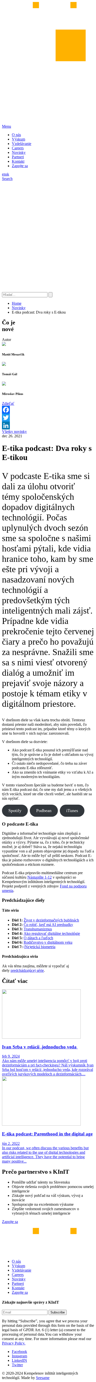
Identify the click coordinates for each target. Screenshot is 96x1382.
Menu (6, 126)
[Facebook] (48, 410)
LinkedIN (19, 1360)
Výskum (18, 139)
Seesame (42, 1378)
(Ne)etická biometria (39, 947)
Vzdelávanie (21, 144)
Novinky (19, 152)
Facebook (19, 1351)
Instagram (19, 1356)
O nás (16, 135)
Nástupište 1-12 (39, 877)
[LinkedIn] (48, 425)
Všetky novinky (14, 431)
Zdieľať (8, 403)
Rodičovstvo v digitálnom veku (48, 942)
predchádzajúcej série (27, 970)
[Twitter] (48, 418)
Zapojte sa (20, 166)
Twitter (17, 1365)
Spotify (14, 810)
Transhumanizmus (38, 929)
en (4, 174)
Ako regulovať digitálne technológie (52, 933)
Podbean (43, 810)
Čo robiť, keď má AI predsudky (48, 924)
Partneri (18, 157)
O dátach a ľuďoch (38, 938)
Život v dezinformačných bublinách (51, 920)
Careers (18, 148)
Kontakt (18, 161)
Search (7, 179)
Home (16, 303)
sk (7, 174)
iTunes (72, 810)
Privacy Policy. (13, 1343)
